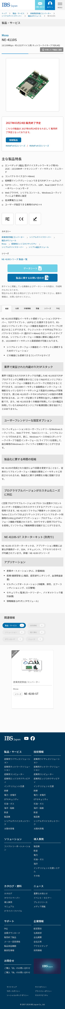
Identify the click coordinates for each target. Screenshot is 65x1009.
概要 (6, 308)
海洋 (36, 863)
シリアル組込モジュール (39, 247)
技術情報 (36, 625)
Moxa (5, 35)
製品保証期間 (10, 945)
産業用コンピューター (14, 774)
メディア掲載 (40, 906)
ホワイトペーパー (12, 897)
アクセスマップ (41, 945)
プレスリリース (41, 902)
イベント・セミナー (43, 897)
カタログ (8, 893)
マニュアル (9, 906)
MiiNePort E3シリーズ (39, 145)
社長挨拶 (38, 932)
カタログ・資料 (13, 886)
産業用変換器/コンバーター (40, 13)
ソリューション (13, 632)
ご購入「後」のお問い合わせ (17, 972)
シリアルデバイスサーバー (12, 16)
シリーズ (47, 308)
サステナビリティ (41, 995)
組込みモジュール (34, 16)
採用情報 (38, 950)
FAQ (58, 308)
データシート (31, 268)
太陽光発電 (9, 828)
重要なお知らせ (41, 893)
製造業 (7, 816)
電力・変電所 (10, 794)
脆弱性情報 (9, 950)
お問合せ (9, 960)
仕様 (17, 308)
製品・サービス (18, 13)
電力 (36, 854)
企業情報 (39, 921)
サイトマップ (12, 987)
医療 (6, 790)
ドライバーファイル (13, 910)
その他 (37, 875)
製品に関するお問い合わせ (30, 277)
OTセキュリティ (11, 799)
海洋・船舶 (9, 807)
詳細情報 (27, 308)
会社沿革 (38, 941)
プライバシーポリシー (43, 991)
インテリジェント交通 (14, 786)
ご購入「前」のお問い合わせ (17, 968)
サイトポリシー (41, 987)
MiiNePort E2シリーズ (15, 145)
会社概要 (38, 937)
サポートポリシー (13, 991)
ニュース (34, 639)
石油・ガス (9, 803)
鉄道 (6, 812)
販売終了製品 (10, 937)
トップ (4, 13)
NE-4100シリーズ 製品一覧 (15, 259)
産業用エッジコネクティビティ (24, 243)
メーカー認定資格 (12, 941)
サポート (9, 921)
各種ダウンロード (12, 932)
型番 (37, 308)
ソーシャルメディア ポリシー (17, 995)
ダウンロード (13, 639)
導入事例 (36, 632)
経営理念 (38, 928)
